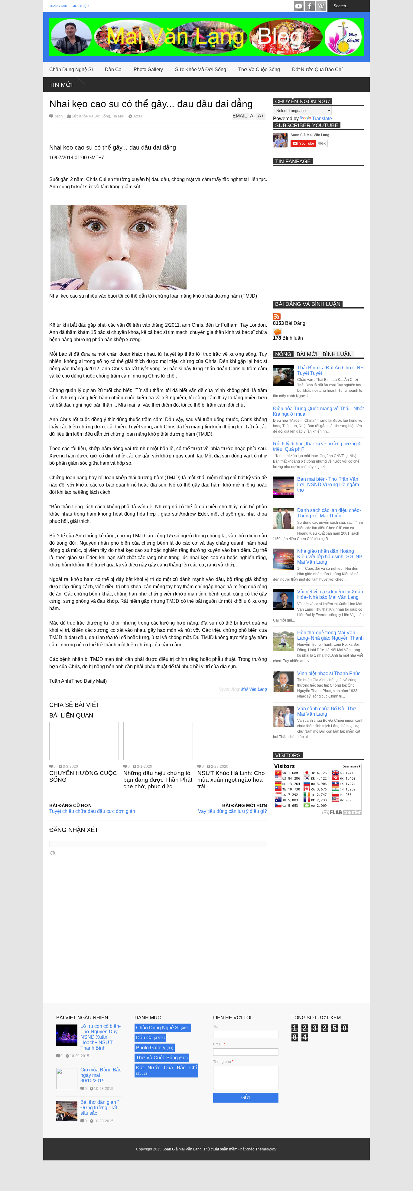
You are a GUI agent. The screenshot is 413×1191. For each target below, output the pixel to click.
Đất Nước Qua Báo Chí (317, 69)
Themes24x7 (266, 1149)
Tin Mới (61, 84)
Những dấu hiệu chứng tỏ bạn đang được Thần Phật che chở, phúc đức (157, 780)
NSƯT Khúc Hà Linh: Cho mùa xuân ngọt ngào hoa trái (231, 780)
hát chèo (247, 1149)
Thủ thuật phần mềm (220, 1149)
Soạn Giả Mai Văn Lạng (182, 1149)
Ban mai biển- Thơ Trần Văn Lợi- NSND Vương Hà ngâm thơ (328, 485)
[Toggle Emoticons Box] (52, 853)
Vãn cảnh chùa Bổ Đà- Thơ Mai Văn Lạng (326, 711)
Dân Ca (113, 69)
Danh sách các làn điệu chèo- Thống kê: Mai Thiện (329, 513)
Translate (322, 118)
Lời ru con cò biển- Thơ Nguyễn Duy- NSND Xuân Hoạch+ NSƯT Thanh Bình (100, 1037)
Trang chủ (58, 6)
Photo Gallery (148, 69)
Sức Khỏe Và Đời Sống (200, 69)
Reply (58, 116)
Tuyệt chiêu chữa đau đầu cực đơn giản (92, 811)
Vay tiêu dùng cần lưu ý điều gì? (232, 811)
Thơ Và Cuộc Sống (259, 69)
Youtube (299, 6)
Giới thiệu (80, 6)
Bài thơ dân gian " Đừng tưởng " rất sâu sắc (99, 1108)
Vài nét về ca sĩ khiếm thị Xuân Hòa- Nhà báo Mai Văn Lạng (330, 594)
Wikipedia (321, 6)
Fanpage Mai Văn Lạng (310, 6)
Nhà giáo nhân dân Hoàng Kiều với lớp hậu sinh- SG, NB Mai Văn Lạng (330, 557)
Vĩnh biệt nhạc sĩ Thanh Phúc (328, 673)
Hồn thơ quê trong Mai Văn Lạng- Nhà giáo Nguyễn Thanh (330, 635)
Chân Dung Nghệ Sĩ (71, 69)
